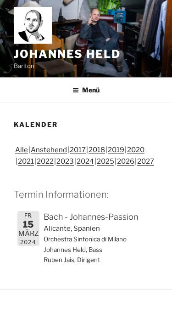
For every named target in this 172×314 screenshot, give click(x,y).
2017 (78, 150)
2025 (105, 161)
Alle (21, 150)
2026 (125, 161)
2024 (85, 161)
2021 (26, 161)
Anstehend (49, 150)
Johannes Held (67, 54)
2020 (135, 150)
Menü (91, 90)
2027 (145, 161)
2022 (45, 161)
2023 (65, 161)
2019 (116, 150)
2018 (97, 150)
